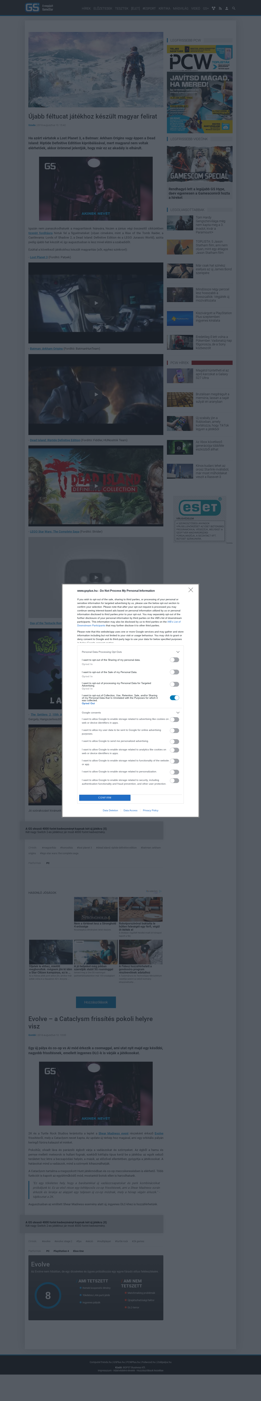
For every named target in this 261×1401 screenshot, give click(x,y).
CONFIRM (105, 797)
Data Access (130, 810)
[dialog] (130, 700)
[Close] (192, 591)
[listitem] (130, 652)
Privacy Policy (150, 810)
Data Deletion (110, 810)
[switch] (174, 659)
